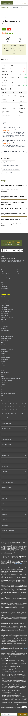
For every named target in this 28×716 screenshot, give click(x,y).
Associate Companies (6, 338)
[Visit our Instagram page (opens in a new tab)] (6, 250)
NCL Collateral (4, 328)
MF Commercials (4, 359)
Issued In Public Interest (6, 324)
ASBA (2, 391)
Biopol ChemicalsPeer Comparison (11, 172)
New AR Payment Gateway (7, 336)
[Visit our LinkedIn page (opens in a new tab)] (18, 250)
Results (22, 14)
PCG (18, 271)
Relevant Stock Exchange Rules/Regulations (11, 378)
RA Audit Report (4, 326)
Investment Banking (5, 278)
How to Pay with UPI (5, 340)
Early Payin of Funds (5, 357)
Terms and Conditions (6, 301)
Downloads (3, 303)
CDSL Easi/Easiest (5, 330)
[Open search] (21, 2)
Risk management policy (6, 311)
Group (2, 269)
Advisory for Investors (6, 322)
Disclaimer (3, 353)
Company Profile (4, 351)
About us (3, 296)
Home (2, 7)
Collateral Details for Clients (7, 349)
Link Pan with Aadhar (5, 368)
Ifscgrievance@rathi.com (6, 562)
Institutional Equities (5, 273)
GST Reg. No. (4, 319)
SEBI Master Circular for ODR (7, 380)
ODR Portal (3, 376)
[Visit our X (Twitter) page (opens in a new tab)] (10, 250)
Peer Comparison (5, 17)
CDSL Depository (5, 342)
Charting (9, 14)
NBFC (2, 280)
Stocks (6, 7)
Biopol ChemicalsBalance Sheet (10, 165)
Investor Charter (4, 315)
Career (2, 298)
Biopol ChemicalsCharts (9, 162)
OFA (2, 282)
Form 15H (3, 365)
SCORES (13, 672)
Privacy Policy (4, 307)
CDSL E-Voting (4, 345)
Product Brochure (5, 305)
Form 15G (3, 361)
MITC (2, 386)
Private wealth (4, 286)
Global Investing (4, 288)
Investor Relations (5, 294)
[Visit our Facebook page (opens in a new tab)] (2, 250)
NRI (17, 269)
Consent (2, 355)
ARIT (2, 271)
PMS (2, 284)
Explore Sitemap (19, 413)
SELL (9, 29)
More (2, 395)
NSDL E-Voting (4, 374)
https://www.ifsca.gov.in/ (20, 563)
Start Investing (22, 714)
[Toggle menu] (25, 2)
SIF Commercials (4, 363)
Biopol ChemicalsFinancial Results (11, 169)
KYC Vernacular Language (7, 317)
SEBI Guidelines (4, 313)
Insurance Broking (5, 275)
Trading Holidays (4, 382)
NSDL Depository (5, 372)
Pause (24, 707)
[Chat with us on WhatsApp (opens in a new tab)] (21, 250)
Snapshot (3, 14)
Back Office (3, 384)
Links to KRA (3, 370)
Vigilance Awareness (5, 389)
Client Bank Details (5, 347)
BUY (4, 29)
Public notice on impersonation (8, 393)
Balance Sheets (16, 14)
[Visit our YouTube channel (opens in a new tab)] (14, 250)
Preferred (19, 273)
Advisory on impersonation (7, 309)
